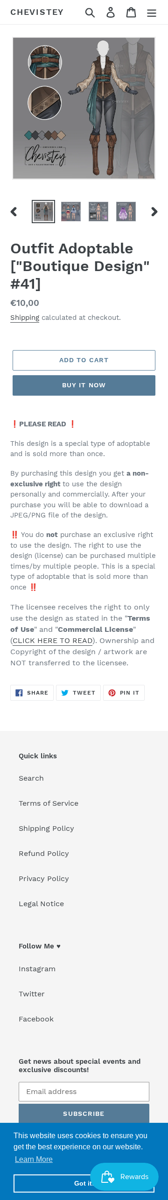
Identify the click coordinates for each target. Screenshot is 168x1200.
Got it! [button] (84, 1183)
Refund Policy (44, 853)
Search (31, 778)
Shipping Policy (46, 828)
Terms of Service (48, 803)
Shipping (24, 317)
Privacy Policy (44, 878)
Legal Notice (41, 903)
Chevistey (37, 12)
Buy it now (84, 385)
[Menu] (151, 12)
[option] (43, 211)
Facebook (36, 1018)
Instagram (37, 968)
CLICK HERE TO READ (52, 640)
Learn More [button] (34, 1159)
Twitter (32, 993)
